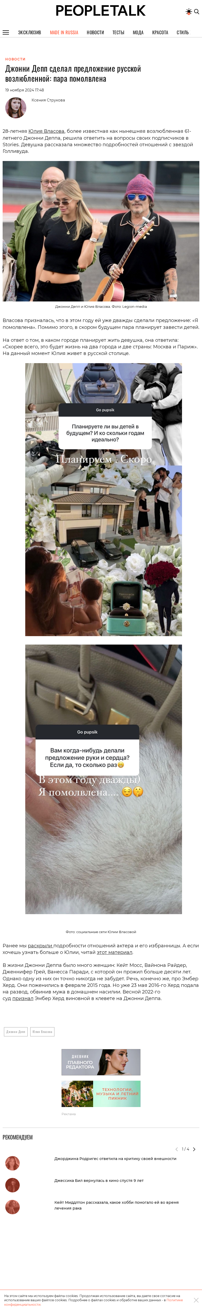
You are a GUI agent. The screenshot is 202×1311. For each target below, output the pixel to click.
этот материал (114, 952)
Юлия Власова (46, 131)
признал (22, 998)
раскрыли (40, 946)
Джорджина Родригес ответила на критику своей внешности (115, 1158)
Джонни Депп (15, 1031)
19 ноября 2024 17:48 (24, 90)
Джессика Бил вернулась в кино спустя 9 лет (99, 1180)
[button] (194, 1149)
